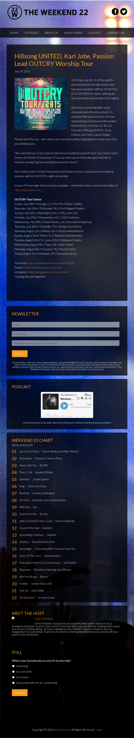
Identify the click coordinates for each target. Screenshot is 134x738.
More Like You (28, 465)
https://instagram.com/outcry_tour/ (49, 272)
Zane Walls (37, 590)
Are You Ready (28, 576)
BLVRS (44, 465)
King (22, 486)
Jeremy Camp (46, 597)
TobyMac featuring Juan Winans (52, 569)
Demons (24, 479)
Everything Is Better (31, 534)
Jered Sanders (52, 555)
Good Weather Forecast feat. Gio (55, 548)
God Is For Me (28, 514)
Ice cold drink (24, 671)
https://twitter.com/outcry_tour (43, 267)
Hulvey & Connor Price (48, 458)
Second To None (29, 451)
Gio (35, 507)
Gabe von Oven (36, 486)
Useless (24, 541)
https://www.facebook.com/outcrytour (51, 263)
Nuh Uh (24, 590)
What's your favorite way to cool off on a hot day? (41, 660)
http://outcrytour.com (27, 190)
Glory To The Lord (30, 555)
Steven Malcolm (65, 520)
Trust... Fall (25, 472)
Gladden (47, 527)
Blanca (44, 576)
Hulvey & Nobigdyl (43, 493)
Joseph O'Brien (44, 472)
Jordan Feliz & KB (41, 583)
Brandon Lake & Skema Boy (49, 500)
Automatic (25, 458)
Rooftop (24, 493)
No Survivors (27, 597)
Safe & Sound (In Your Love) (36, 520)
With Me (24, 507)
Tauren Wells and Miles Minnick (60, 451)
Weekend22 (48, 12)
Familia (23, 583)
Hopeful (51, 534)
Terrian (44, 514)
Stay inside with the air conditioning (36, 682)
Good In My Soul (29, 527)
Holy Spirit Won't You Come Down (40, 562)
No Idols (24, 500)
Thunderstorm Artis (43, 541)
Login (99, 729)
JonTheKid (69, 562)
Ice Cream (22, 677)
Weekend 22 (62, 729)
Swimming (22, 666)
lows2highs (26, 548)
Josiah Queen (41, 479)
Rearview (25, 569)
